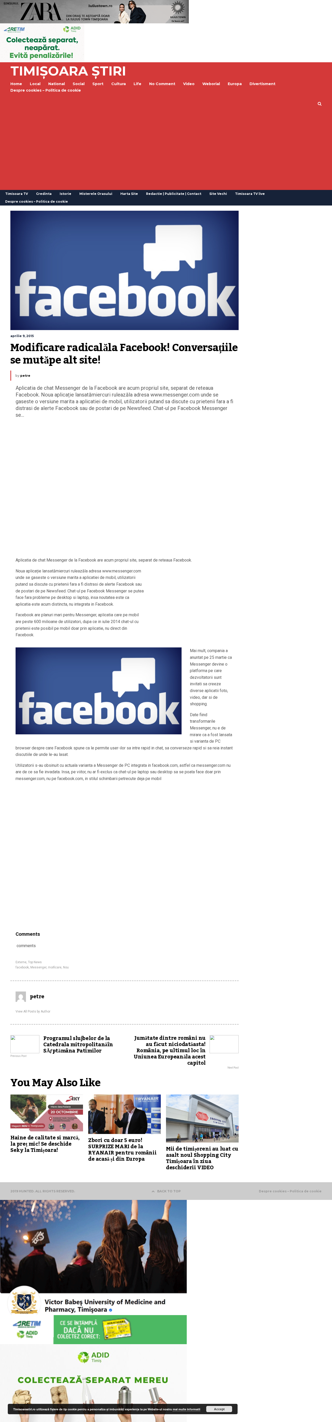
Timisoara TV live (250, 194)
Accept (219, 1409)
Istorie (65, 194)
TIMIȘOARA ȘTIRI (68, 71)
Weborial (211, 83)
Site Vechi (218, 194)
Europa (235, 83)
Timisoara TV (16, 194)
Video (189, 83)
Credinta (44, 194)
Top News (35, 962)
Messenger (38, 967)
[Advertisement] (166, 151)
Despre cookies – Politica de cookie (45, 90)
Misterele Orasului (95, 194)
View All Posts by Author (33, 1011)
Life (137, 83)
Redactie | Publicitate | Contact (173, 194)
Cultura (118, 83)
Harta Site (129, 194)
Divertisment (262, 83)
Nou (66, 967)
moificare (54, 967)
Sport (97, 83)
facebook (22, 967)
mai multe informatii (186, 1409)
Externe (21, 962)
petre (25, 376)
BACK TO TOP (169, 1191)
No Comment (162, 83)
